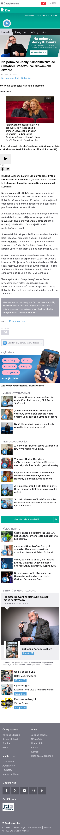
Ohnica (13, 241)
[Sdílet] (7, 169)
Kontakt (35, 751)
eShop (6, 747)
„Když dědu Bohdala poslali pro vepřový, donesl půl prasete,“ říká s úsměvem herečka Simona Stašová (35, 413)
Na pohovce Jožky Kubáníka (16, 78)
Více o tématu (11, 528)
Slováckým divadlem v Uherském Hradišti (24, 221)
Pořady (34, 32)
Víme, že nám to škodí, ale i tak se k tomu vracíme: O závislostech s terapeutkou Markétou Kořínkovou (35, 562)
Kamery (55, 16)
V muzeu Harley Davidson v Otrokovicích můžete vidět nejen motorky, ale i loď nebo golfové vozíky (36, 462)
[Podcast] (2, 169)
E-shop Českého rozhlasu (20, 590)
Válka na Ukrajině (11, 735)
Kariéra (34, 747)
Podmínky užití (34, 827)
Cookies (6, 827)
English (47, 827)
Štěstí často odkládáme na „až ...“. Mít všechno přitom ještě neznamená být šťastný (36, 535)
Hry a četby (9, 360)
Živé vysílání (10, 372)
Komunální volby (11, 739)
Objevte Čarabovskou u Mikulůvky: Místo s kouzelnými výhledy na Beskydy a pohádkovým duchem (34, 475)
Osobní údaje (19, 827)
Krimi (25, 360)
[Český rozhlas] (10, 3)
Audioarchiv (43, 16)
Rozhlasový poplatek (42, 756)
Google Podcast (10, 312)
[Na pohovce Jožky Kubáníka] (30, 46)
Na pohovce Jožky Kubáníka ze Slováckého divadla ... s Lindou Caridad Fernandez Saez (32, 576)
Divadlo (6, 32)
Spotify (49, 309)
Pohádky (8, 366)
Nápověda (36, 739)
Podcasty (7, 770)
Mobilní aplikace (11, 774)
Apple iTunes (30, 312)
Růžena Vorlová (17, 321)
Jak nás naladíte (39, 735)
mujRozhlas (7, 352)
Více (46, 32)
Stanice (6, 743)
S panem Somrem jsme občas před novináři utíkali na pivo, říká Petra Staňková (34, 400)
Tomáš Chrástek (14, 140)
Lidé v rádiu (37, 743)
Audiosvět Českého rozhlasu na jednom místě (22, 386)
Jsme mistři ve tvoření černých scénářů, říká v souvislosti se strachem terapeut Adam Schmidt (34, 549)
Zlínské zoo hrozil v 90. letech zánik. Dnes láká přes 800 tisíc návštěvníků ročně (35, 489)
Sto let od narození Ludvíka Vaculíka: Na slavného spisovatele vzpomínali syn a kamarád (35, 502)
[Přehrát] (5, 159)
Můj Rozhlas (39, 309)
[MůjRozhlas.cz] (5, 92)
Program (29, 16)
